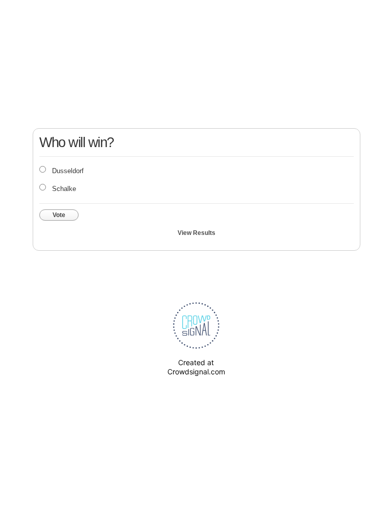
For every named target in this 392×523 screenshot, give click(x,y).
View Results (196, 232)
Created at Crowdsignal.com (196, 367)
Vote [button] (59, 215)
